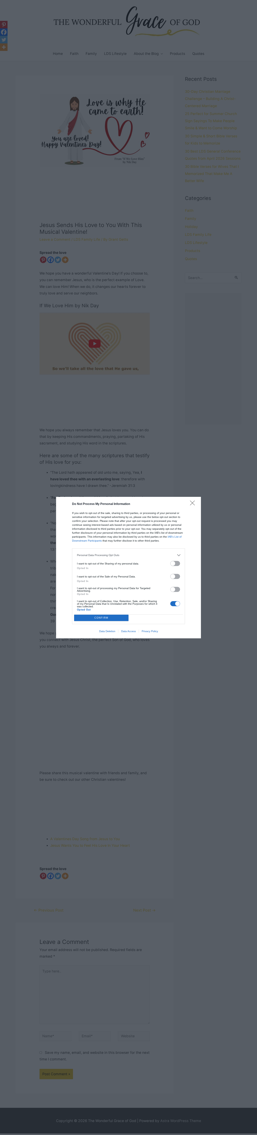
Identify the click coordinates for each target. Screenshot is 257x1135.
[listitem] (128, 555)
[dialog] (128, 567)
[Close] (193, 504)
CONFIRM (101, 617)
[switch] (175, 563)
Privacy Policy (150, 631)
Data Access (128, 631)
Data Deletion (107, 631)
